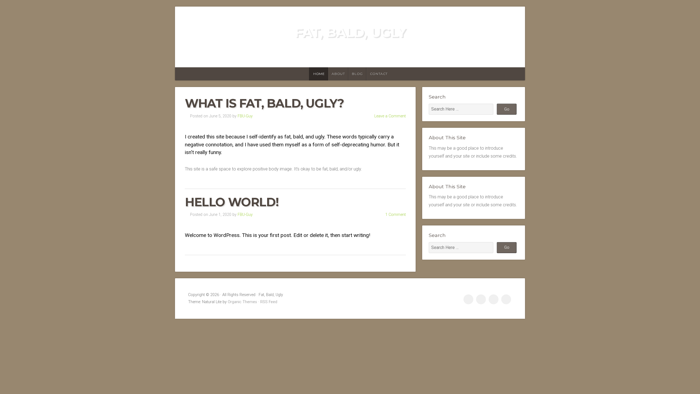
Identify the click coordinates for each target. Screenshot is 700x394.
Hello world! (231, 202)
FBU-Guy (245, 116)
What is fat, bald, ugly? (264, 103)
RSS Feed (268, 302)
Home (319, 74)
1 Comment (395, 214)
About (338, 74)
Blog (357, 74)
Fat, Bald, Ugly (350, 32)
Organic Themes (242, 302)
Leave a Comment (390, 116)
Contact (379, 74)
